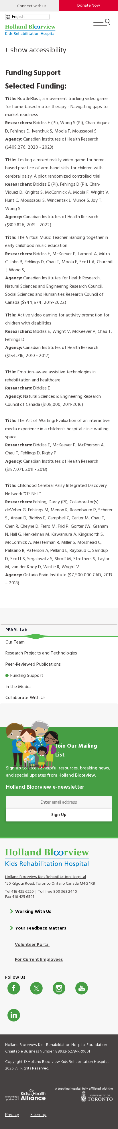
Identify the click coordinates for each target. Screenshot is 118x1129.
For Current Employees (39, 959)
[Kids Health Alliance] (25, 1094)
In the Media (18, 687)
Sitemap (38, 1115)
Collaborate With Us (25, 698)
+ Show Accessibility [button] (35, 50)
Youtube (81, 988)
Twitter (36, 988)
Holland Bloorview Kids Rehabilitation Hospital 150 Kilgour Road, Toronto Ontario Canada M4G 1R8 (50, 880)
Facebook (13, 988)
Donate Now (88, 5)
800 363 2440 (65, 891)
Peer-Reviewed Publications (33, 664)
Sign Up (58, 814)
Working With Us (33, 911)
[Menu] (101, 24)
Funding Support (26, 675)
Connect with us (31, 6)
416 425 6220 (22, 891)
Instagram (59, 988)
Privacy (12, 1115)
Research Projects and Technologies (41, 653)
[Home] (30, 30)
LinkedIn (13, 1015)
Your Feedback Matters (40, 928)
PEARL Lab (16, 630)
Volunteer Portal (32, 944)
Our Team (15, 642)
